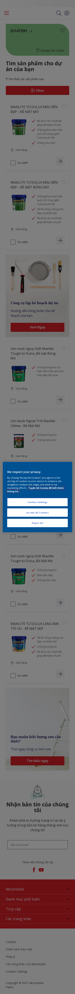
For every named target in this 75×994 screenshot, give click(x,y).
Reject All (37, 522)
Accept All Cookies (37, 512)
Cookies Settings (37, 502)
